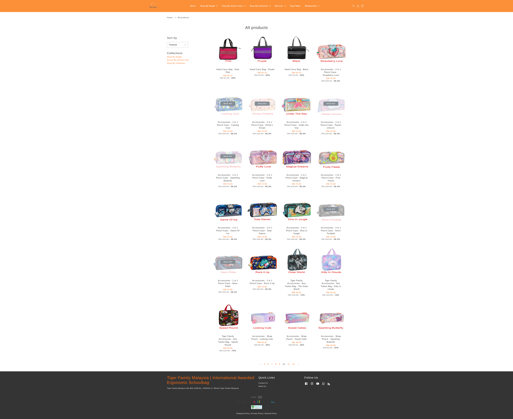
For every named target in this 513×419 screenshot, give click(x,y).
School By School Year (178, 60)
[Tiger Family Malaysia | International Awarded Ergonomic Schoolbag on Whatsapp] (323, 385)
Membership (311, 6)
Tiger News (295, 6)
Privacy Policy (257, 413)
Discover (279, 6)
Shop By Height (207, 6)
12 (293, 364)
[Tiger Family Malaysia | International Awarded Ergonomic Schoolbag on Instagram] (312, 385)
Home (193, 6)
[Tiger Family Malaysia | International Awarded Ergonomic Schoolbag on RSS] (328, 384)
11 (289, 364)
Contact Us (263, 383)
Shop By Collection (259, 6)
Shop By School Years (232, 6)
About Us (262, 386)
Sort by (172, 37)
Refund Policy (271, 413)
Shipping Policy (243, 413)
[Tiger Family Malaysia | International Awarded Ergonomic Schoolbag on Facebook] (306, 385)
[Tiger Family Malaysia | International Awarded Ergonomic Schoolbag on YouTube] (318, 385)
